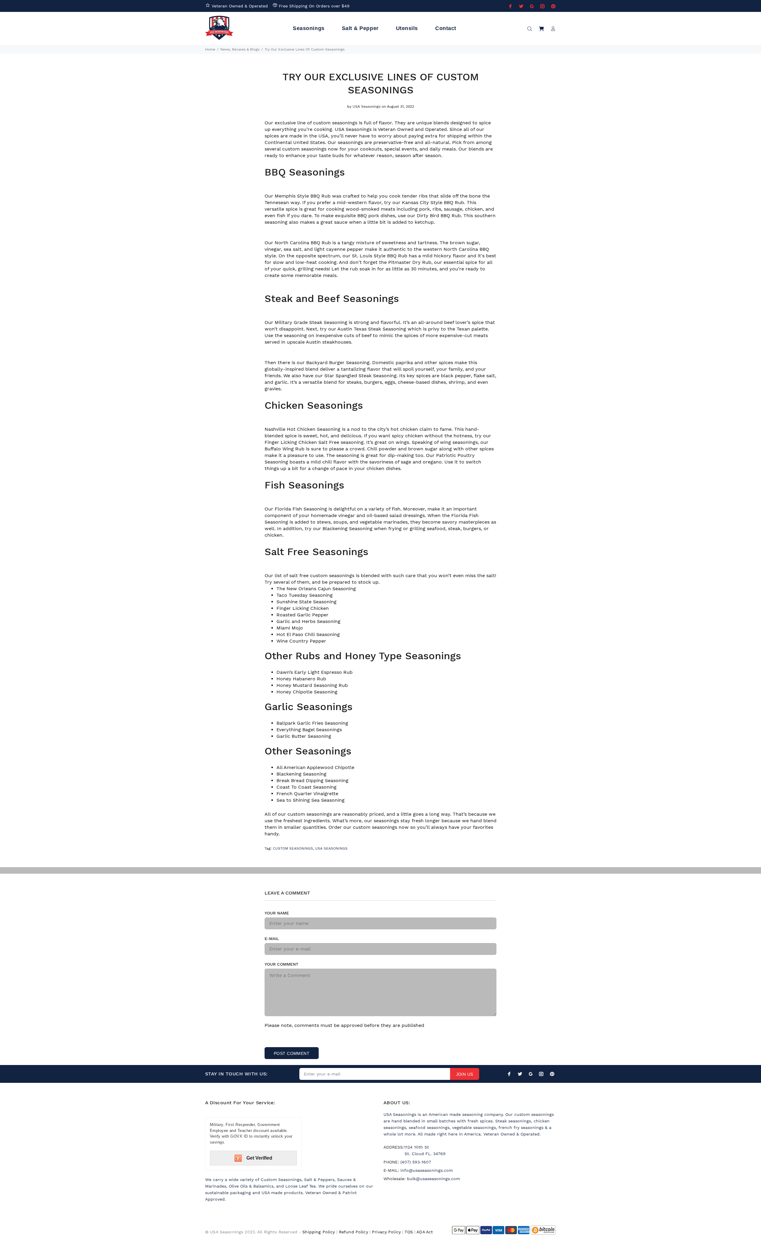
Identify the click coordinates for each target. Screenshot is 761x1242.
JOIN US (464, 1074)
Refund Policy (353, 1232)
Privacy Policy (386, 1232)
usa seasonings (331, 848)
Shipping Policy (318, 1232)
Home (210, 49)
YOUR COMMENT (281, 964)
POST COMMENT (291, 1053)
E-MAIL (272, 938)
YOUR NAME (277, 913)
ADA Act (424, 1232)
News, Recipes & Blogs (240, 49)
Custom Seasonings (293, 848)
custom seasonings (375, 827)
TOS (409, 1232)
